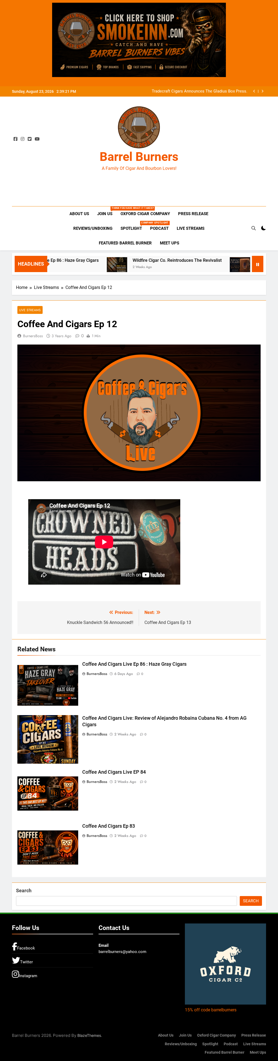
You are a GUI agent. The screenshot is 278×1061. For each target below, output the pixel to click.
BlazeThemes (89, 1035)
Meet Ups (169, 243)
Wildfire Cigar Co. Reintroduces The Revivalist (150, 260)
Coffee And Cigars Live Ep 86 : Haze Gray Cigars (134, 664)
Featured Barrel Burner (125, 243)
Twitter (26, 962)
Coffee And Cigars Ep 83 (108, 826)
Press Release (193, 213)
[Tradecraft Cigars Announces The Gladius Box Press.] (213, 264)
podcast (159, 228)
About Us (79, 213)
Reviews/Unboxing (92, 228)
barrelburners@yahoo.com (122, 951)
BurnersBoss (33, 336)
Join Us (106, 211)
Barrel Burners (139, 156)
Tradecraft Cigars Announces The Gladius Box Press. (199, 91)
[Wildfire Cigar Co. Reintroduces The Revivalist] (90, 264)
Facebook (26, 948)
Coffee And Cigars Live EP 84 (114, 772)
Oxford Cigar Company (145, 213)
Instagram (28, 975)
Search (23, 890)
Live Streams (190, 228)
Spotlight (133, 226)
